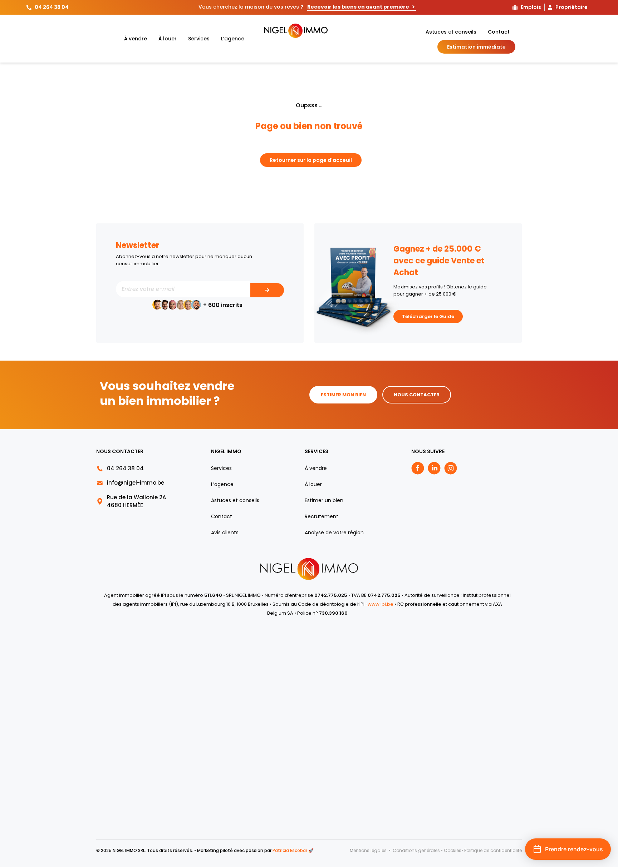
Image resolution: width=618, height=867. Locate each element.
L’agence (232, 38)
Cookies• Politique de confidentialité (483, 850)
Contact (499, 31)
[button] (568, 849)
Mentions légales (369, 850)
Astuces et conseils (451, 31)
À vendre (135, 38)
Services (199, 38)
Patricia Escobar (290, 850)
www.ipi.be (381, 604)
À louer (167, 38)
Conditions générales (416, 850)
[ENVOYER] (267, 290)
